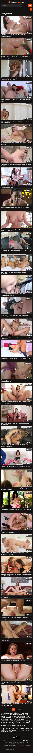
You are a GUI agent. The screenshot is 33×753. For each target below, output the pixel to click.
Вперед (18, 709)
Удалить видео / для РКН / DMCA (21, 740)
